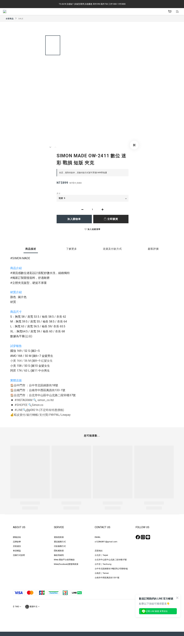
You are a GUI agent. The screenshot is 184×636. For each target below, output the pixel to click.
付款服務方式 (60, 546)
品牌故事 (17, 542)
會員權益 (17, 551)
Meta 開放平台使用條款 (64, 560)
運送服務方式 (60, 542)
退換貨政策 (59, 537)
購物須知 (17, 537)
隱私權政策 (59, 551)
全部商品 (10, 19)
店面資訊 (17, 546)
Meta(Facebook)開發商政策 (66, 564)
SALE (20, 19)
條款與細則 (59, 555)
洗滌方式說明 (19, 555)
